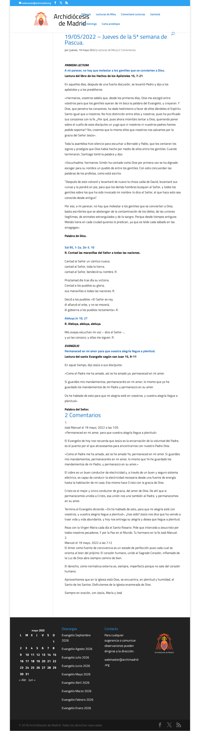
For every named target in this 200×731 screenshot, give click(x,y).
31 (27, 674)
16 (21, 661)
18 (32, 661)
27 (43, 667)
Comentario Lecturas (133, 14)
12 (38, 654)
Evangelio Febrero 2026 (77, 699)
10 (27, 654)
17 (27, 661)
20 (43, 661)
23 (21, 667)
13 (43, 654)
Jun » (32, 679)
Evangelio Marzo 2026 (76, 691)
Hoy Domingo (89, 24)
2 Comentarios (127, 50)
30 (21, 674)
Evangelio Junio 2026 (76, 665)
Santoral (155, 14)
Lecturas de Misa (106, 14)
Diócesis (86, 14)
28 (49, 667)
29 (54, 667)
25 (32, 667)
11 (32, 654)
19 (38, 661)
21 (49, 661)
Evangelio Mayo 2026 (76, 674)
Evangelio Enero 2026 (76, 708)
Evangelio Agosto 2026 (77, 648)
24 (27, 667)
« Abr (22, 679)
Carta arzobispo (111, 24)
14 (49, 654)
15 (54, 654)
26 (38, 667)
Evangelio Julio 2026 (75, 657)
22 (54, 661)
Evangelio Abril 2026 (75, 682)
